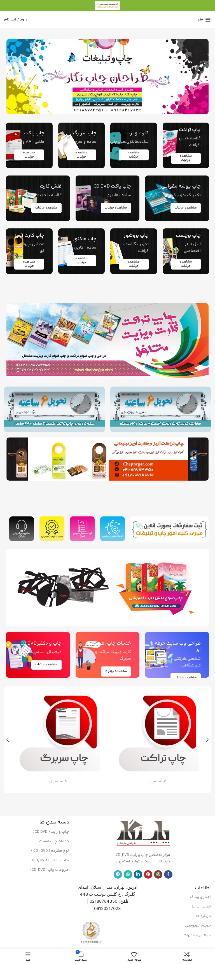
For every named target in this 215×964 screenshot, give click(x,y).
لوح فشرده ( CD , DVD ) (50, 851)
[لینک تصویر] (157, 587)
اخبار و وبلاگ (200, 897)
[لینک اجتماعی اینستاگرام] (158, 874)
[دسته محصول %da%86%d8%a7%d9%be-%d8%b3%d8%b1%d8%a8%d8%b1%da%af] (58, 740)
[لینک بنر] (107, 76)
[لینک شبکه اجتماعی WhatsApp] (128, 874)
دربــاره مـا (203, 916)
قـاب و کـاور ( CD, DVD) (50, 860)
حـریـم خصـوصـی (198, 926)
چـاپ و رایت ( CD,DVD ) (50, 832)
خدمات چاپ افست (54, 841)
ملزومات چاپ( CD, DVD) (49, 870)
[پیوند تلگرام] (118, 874)
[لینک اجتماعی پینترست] (148, 874)
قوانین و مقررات (197, 935)
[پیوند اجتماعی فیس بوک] (168, 874)
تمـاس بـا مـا (201, 907)
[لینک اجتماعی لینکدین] (138, 874)
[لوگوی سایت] (107, 5)
